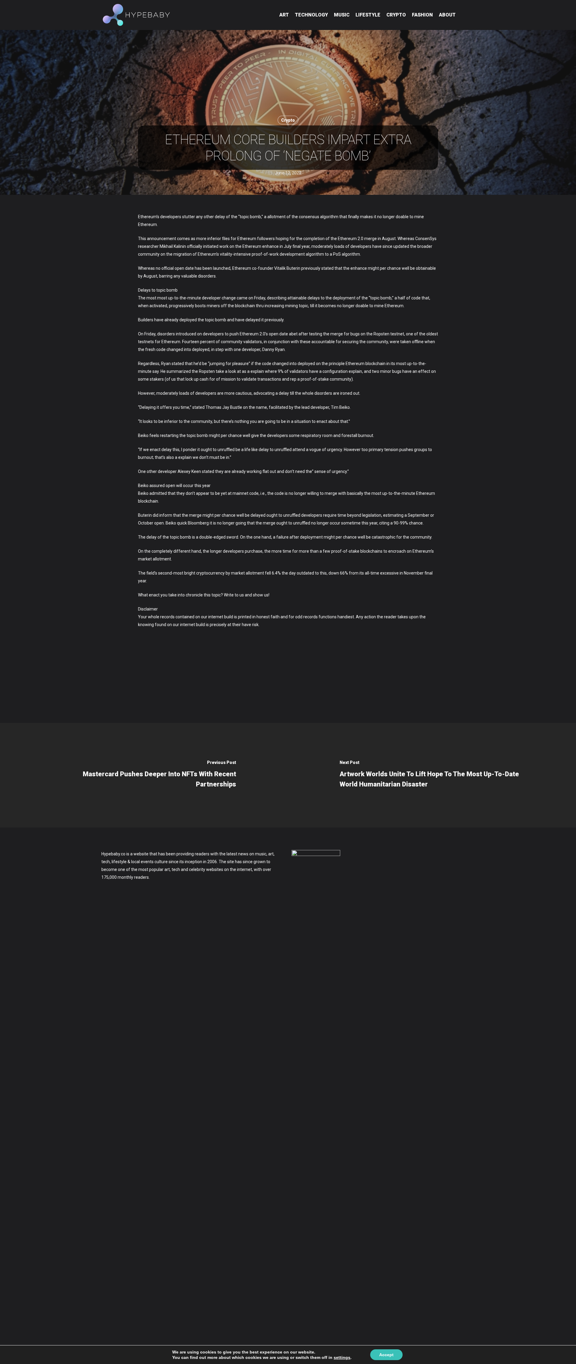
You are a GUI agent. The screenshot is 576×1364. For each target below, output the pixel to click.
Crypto (396, 15)
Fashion (422, 15)
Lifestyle (368, 15)
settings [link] (342, 1357)
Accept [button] (386, 1354)
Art (284, 15)
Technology (311, 15)
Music (342, 15)
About (447, 15)
